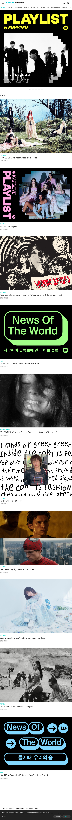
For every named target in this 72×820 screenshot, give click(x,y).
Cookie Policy (29, 808)
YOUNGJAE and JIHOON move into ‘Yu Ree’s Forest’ (24, 775)
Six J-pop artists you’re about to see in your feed (22, 638)
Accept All (66, 816)
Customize (57, 816)
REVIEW (26, 7)
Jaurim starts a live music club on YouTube (19, 363)
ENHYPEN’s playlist (16, 75)
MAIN (3, 7)
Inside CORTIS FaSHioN (11, 501)
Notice (36, 808)
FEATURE (9, 7)
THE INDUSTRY (55, 7)
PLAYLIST (65, 7)
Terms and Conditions (8, 808)
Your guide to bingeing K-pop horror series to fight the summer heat (31, 295)
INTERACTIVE (35, 7)
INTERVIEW (18, 7)
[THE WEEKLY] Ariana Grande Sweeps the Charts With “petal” (28, 432)
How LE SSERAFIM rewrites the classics (18, 158)
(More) (47, 812)
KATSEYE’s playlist (8, 226)
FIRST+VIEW (45, 7)
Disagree (4, 816)
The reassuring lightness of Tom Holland (18, 569)
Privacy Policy (20, 808)
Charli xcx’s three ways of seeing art (16, 706)
